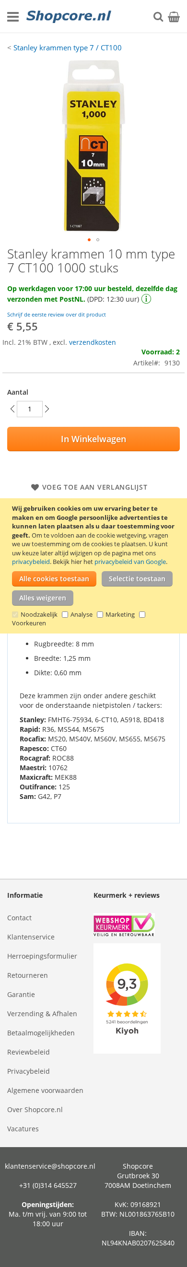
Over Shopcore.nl (35, 1109)
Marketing (120, 614)
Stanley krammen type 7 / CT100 (67, 47)
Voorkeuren (29, 623)
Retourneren (27, 975)
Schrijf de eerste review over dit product (56, 314)
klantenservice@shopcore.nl (50, 1166)
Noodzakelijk (39, 614)
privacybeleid (31, 561)
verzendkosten (92, 342)
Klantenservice (31, 936)
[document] (94, 566)
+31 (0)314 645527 (48, 1185)
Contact (19, 917)
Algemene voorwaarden (45, 1090)
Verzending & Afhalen (42, 1013)
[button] (89, 240)
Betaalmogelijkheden (41, 1032)
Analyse (81, 614)
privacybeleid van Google (130, 561)
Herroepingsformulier (42, 956)
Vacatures (23, 1128)
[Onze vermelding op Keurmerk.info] (137, 925)
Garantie (21, 994)
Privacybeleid (28, 1071)
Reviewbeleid (28, 1051)
